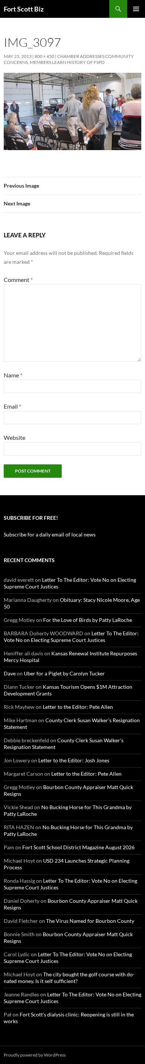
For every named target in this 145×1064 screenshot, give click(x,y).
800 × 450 (44, 56)
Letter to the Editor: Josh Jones (73, 760)
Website (14, 437)
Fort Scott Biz (24, 9)
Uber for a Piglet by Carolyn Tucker (64, 673)
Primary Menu (136, 9)
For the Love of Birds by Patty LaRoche (87, 620)
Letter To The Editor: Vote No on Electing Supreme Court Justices (71, 636)
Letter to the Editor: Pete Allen (78, 707)
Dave (10, 673)
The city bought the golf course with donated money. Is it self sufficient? (69, 977)
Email (12, 406)
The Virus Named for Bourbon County (90, 921)
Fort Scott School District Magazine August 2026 (78, 847)
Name (13, 375)
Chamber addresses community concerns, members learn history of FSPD (69, 59)
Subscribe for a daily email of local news (50, 534)
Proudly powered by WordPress (35, 1055)
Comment (18, 279)
